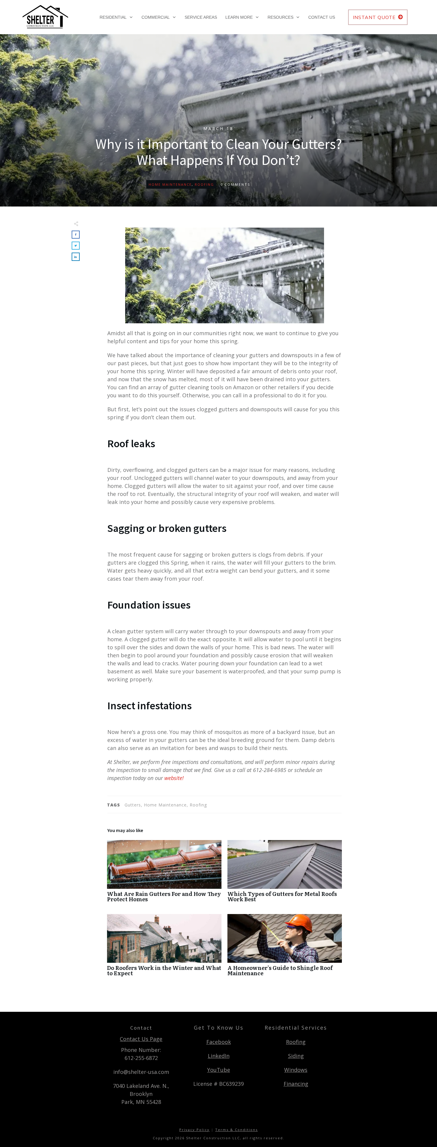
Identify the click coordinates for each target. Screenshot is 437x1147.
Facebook (218, 1041)
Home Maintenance (170, 184)
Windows (295, 1069)
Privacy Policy (194, 1129)
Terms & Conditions (236, 1129)
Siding (296, 1055)
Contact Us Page (141, 1038)
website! (174, 778)
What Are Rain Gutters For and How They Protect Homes (164, 874)
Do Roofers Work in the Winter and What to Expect (164, 948)
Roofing (204, 184)
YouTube (218, 1069)
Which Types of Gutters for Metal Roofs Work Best (284, 874)
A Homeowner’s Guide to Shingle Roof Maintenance (284, 948)
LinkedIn (218, 1055)
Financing (296, 1083)
